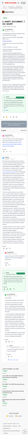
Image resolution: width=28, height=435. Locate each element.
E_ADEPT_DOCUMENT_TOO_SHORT (10, 369)
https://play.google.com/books (8, 171)
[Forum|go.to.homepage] (11, 3)
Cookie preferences (6, 428)
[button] (3, 3)
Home (4, 6)
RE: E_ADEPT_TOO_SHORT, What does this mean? (13, 384)
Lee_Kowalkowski (9, 29)
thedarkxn (7, 157)
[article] (14, 143)
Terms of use (14, 426)
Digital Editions (19, 6)
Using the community (7, 426)
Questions (5, 8)
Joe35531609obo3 (9, 135)
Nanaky (7, 96)
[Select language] (18, 3)
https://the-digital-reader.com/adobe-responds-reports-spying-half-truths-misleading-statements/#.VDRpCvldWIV (12, 144)
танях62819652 (10, 252)
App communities (11, 6)
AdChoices (6, 433)
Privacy (19, 426)
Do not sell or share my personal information (11, 430)
